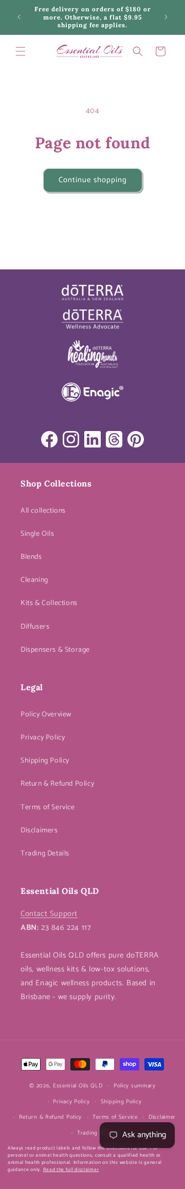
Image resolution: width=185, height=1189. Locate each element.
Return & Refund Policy (57, 784)
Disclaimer (162, 1117)
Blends (31, 557)
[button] (20, 51)
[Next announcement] (166, 17)
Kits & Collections (49, 603)
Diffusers (35, 627)
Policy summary (135, 1085)
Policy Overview (46, 714)
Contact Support (49, 913)
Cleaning (34, 580)
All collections (43, 511)
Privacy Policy (43, 738)
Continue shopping (93, 179)
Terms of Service (48, 807)
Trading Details (45, 854)
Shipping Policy (45, 761)
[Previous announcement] (19, 17)
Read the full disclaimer (71, 1170)
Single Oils (37, 534)
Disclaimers (39, 830)
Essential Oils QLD (78, 1085)
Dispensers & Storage (55, 650)
